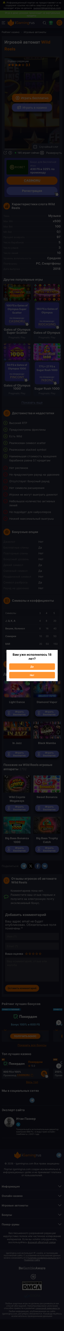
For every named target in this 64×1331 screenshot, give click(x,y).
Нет (32, 675)
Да (32, 666)
